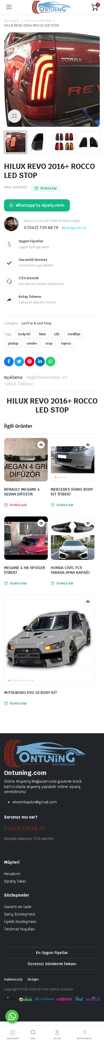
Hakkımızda (13, 979)
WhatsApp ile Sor (74, 228)
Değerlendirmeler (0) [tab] (46, 377)
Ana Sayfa (11, 21)
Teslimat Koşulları (19, 929)
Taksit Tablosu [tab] (18, 384)
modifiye (74, 334)
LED (56, 334)
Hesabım (12, 873)
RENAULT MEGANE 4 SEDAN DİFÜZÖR (22, 492)
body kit (24, 334)
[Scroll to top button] (95, 1019)
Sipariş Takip (15, 881)
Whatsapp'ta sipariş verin (40, 205)
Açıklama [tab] (13, 377)
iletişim (33, 979)
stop (49, 343)
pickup (13, 343)
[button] (14, 116)
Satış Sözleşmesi (19, 914)
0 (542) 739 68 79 (24, 828)
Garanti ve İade (17, 906)
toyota (66, 343)
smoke (32, 343)
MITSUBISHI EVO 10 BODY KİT (30, 692)
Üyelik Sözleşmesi (20, 921)
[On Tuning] (51, 7)
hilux (42, 334)
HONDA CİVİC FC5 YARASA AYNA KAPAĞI (70, 570)
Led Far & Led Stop (37, 21)
